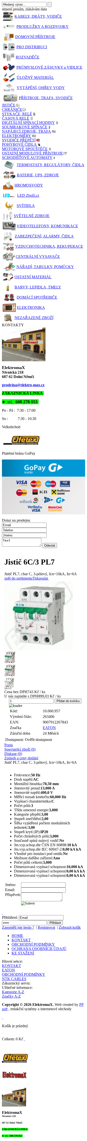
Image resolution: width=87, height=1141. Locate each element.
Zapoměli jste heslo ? (18, 927)
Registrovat (46, 927)
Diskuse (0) (13, 754)
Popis (8, 745)
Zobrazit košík (70, 927)
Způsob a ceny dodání (21, 758)
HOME (17, 936)
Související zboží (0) (20, 749)
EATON (49, 728)
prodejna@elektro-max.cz (23, 385)
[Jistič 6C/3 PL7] (44, 615)
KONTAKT (21, 940)
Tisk (35, 578)
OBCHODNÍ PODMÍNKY (33, 944)
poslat (43, 578)
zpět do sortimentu (18, 578)
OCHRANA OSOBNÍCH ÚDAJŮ (39, 949)
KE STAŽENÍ (23, 953)
